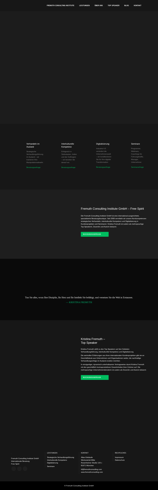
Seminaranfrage (137, 167)
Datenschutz (120, 460)
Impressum (119, 457)
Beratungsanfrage (33, 167)
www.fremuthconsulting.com (92, 472)
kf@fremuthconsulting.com (91, 469)
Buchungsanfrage (92, 234)
